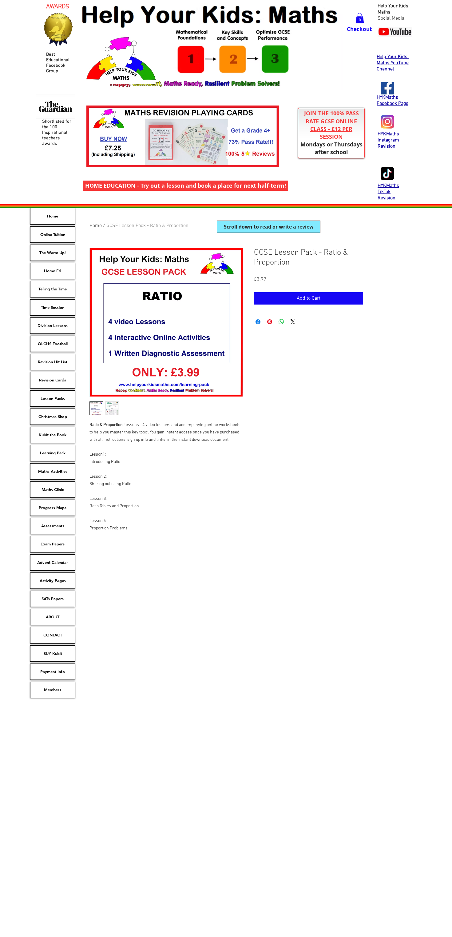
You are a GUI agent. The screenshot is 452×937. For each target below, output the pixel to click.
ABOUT (52, 616)
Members (52, 689)
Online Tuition (52, 234)
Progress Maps (52, 507)
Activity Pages (53, 580)
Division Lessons (53, 325)
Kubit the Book (52, 434)
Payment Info (52, 671)
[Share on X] (293, 321)
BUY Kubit (52, 653)
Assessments (52, 525)
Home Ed (52, 270)
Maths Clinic (53, 489)
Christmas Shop (52, 416)
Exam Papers (53, 543)
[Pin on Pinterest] (269, 321)
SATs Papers (53, 598)
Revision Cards (52, 379)
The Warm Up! (52, 252)
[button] (359, 18)
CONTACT (52, 634)
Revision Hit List (52, 361)
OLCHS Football (53, 343)
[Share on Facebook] (258, 321)
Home (95, 226)
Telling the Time (52, 288)
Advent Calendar (52, 562)
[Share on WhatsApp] (281, 321)
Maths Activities (52, 471)
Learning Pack (52, 452)
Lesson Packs (53, 398)
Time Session (52, 307)
